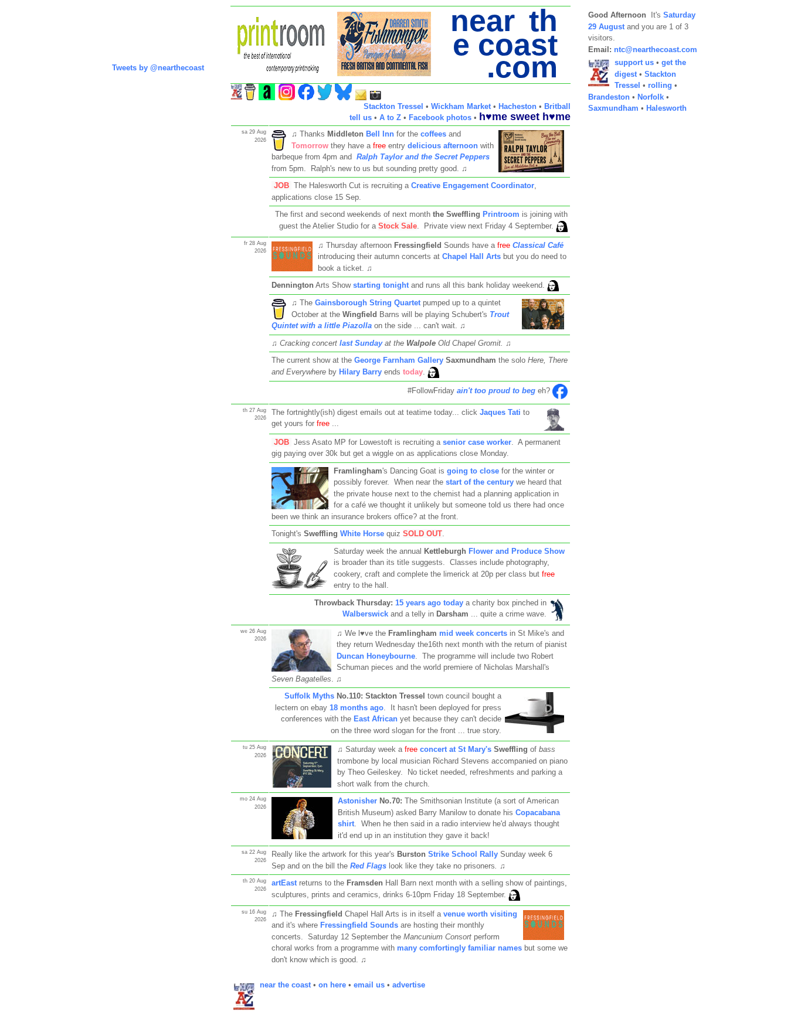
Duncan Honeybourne (376, 656)
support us (634, 62)
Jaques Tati (500, 412)
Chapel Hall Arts (471, 256)
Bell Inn (379, 134)
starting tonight (381, 285)
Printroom (501, 214)
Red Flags (368, 865)
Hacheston (517, 106)
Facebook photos (440, 117)
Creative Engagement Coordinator (472, 185)
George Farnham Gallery (398, 360)
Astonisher (357, 800)
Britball (557, 106)
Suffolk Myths (309, 696)
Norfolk (650, 97)
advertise (408, 984)
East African (376, 718)
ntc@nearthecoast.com (655, 49)
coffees (433, 134)
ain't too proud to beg (496, 390)
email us (369, 984)
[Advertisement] (635, 299)
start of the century (480, 482)
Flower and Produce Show (517, 551)
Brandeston (609, 97)
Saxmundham (613, 108)
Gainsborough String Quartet (367, 302)
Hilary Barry (360, 371)
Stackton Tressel (393, 106)
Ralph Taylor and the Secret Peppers (423, 156)
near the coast (285, 984)
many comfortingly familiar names (459, 948)
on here (332, 984)
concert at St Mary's (455, 749)
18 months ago (356, 707)
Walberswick (365, 613)
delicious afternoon (443, 145)
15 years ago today (429, 602)
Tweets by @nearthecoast (158, 67)
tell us (360, 117)
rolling (660, 85)
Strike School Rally (463, 854)
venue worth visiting (480, 914)
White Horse (362, 533)
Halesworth (666, 108)
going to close (473, 470)
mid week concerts (472, 633)
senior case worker (477, 442)
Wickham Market (461, 106)
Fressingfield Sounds (359, 925)
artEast (284, 882)
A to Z (390, 117)
